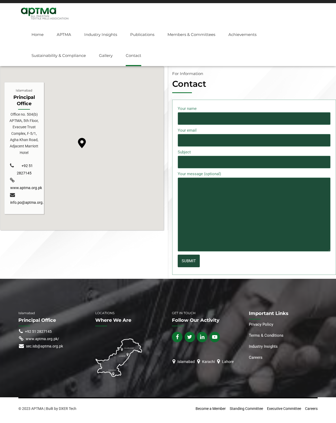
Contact (133, 55)
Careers (255, 357)
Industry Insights (100, 34)
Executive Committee (284, 408)
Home (38, 34)
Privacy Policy (261, 324)
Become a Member (211, 408)
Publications (142, 34)
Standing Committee (246, 408)
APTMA (64, 34)
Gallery (106, 55)
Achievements (242, 34)
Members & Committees (191, 34)
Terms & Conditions (266, 335)
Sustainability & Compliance (59, 55)
